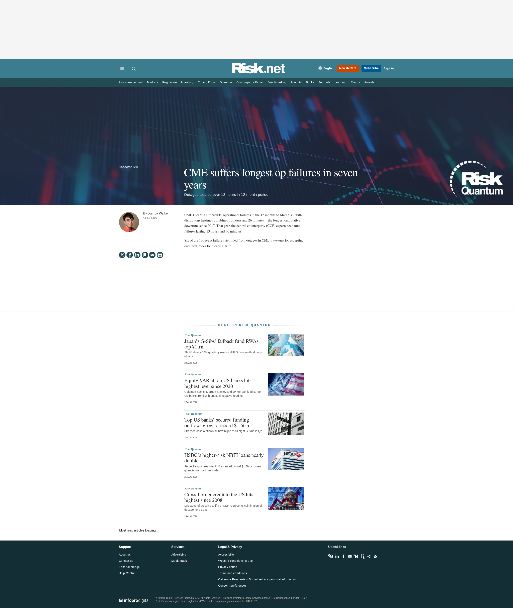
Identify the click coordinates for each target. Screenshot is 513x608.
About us (125, 555)
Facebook (343, 556)
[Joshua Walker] (129, 222)
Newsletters (347, 68)
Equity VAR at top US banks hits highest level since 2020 (217, 383)
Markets (152, 82)
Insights (296, 82)
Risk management (130, 82)
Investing (187, 82)
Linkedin (337, 556)
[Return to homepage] (258, 72)
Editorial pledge (129, 567)
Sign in (389, 68)
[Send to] (152, 255)
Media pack (179, 561)
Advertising (178, 555)
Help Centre (127, 573)
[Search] (134, 69)
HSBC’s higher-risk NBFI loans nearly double (224, 457)
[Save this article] (145, 255)
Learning (340, 82)
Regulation (169, 82)
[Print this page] (160, 255)
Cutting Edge (206, 82)
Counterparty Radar (249, 82)
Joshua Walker (158, 213)
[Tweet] (122, 255)
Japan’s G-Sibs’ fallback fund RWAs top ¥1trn (221, 343)
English (329, 68)
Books (310, 82)
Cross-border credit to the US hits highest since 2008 (218, 497)
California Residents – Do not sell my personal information (257, 579)
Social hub (369, 556)
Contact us (126, 561)
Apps (362, 556)
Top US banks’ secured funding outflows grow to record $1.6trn (216, 422)
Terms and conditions (232, 573)
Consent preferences (232, 586)
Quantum (226, 82)
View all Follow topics (330, 556)
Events (355, 82)
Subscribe (371, 68)
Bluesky (356, 556)
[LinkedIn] (137, 255)
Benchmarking (277, 82)
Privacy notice (227, 567)
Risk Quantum (128, 167)
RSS (375, 556)
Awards (369, 82)
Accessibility (226, 555)
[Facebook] (129, 255)
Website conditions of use (235, 561)
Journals (324, 82)
